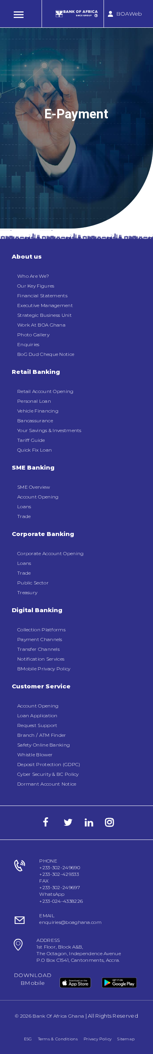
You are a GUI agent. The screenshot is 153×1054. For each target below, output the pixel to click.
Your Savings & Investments (49, 430)
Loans (24, 506)
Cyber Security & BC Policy (48, 774)
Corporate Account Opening (50, 553)
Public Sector (33, 583)
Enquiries (28, 344)
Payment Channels (39, 639)
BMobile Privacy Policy (44, 669)
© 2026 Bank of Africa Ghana (49, 1016)
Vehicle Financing (37, 411)
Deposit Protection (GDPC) (48, 764)
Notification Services (40, 659)
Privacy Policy (97, 1038)
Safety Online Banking (43, 745)
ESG (28, 1038)
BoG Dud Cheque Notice (45, 354)
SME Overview (33, 487)
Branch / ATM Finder (41, 735)
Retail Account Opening (45, 391)
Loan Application (37, 715)
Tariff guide (31, 440)
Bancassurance (35, 420)
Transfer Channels (38, 649)
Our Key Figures (36, 286)
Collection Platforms (41, 629)
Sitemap (126, 1038)
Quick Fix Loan (34, 450)
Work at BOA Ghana (41, 325)
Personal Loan (34, 401)
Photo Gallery (33, 335)
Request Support (37, 725)
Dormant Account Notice (46, 784)
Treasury (27, 592)
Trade (24, 516)
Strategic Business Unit (44, 315)
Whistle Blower (35, 754)
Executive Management (45, 305)
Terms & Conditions (58, 1038)
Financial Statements (42, 295)
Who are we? (33, 276)
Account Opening (38, 497)
